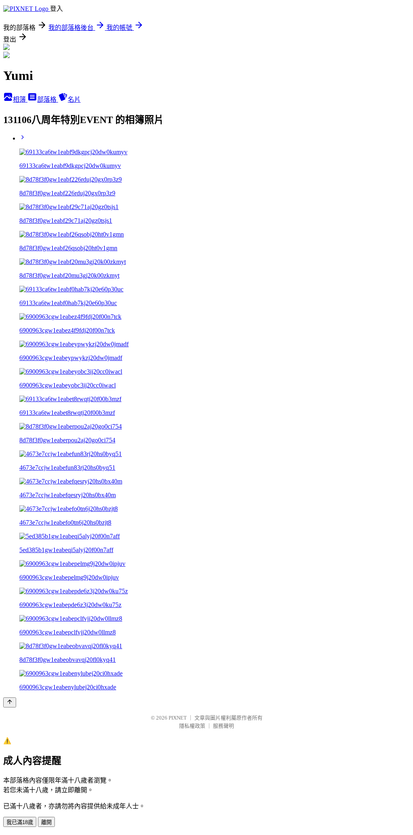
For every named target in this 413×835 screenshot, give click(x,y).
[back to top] (9, 702)
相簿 (20, 99)
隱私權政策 (192, 726)
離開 (46, 822)
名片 (74, 99)
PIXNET (178, 718)
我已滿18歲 (19, 822)
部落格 (47, 99)
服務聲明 (223, 726)
